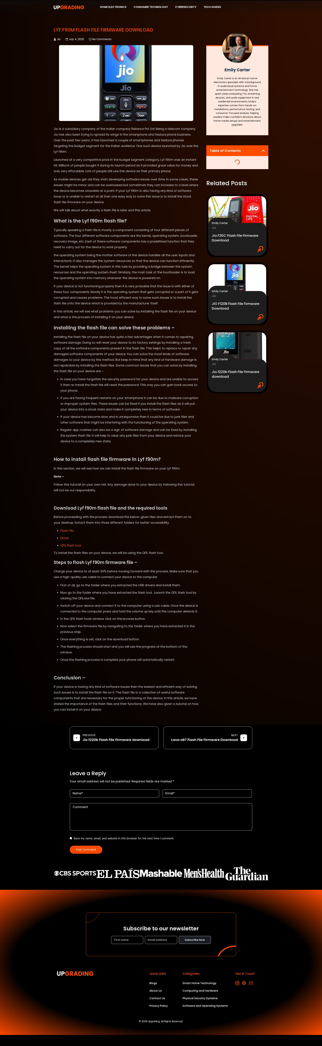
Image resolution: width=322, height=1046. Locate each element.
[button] (263, 150)
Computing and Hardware (200, 991)
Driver (64, 538)
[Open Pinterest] (244, 983)
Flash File (67, 531)
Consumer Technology (151, 7)
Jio (59, 39)
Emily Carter (220, 223)
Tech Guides (212, 7)
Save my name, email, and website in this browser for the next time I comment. (124, 838)
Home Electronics (113, 7)
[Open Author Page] (237, 48)
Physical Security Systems (200, 998)
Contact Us (157, 998)
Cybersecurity (185, 7)
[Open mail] (251, 983)
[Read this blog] (237, 212)
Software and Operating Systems (205, 1006)
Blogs (153, 983)
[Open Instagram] (237, 983)
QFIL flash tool (70, 545)
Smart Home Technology (199, 983)
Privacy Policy (158, 1006)
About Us (155, 991)
